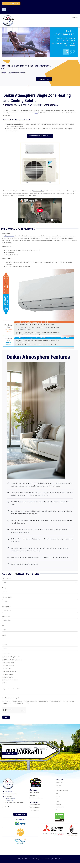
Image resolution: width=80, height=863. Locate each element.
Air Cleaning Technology (10, 671)
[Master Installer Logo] (20, 829)
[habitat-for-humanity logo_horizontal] (20, 822)
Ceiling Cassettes (8, 668)
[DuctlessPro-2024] (59, 813)
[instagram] (5, 806)
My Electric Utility (17, 701)
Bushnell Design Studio (57, 858)
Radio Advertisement (56, 701)
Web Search (7, 701)
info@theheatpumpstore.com (11, 794)
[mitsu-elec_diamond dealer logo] (59, 825)
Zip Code (5, 644)
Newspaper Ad (7, 703)
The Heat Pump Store (38, 191)
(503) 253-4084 (8, 791)
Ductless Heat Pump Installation (12, 657)
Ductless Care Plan (8, 677)
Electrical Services (8, 674)
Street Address (6, 616)
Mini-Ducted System (9, 665)
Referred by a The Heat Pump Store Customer (36, 701)
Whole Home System (9, 662)
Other (5, 683)
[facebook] (2, 806)
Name (4, 588)
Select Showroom (6, 578)
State (4, 635)
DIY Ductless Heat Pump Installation (13, 660)
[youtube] (8, 806)
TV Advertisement (69, 701)
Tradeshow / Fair (19, 703)
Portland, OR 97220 (9, 800)
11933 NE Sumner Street (10, 798)
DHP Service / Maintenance (10, 680)
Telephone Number (7, 597)
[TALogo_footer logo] (20, 838)
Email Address (6, 606)
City (3, 625)
